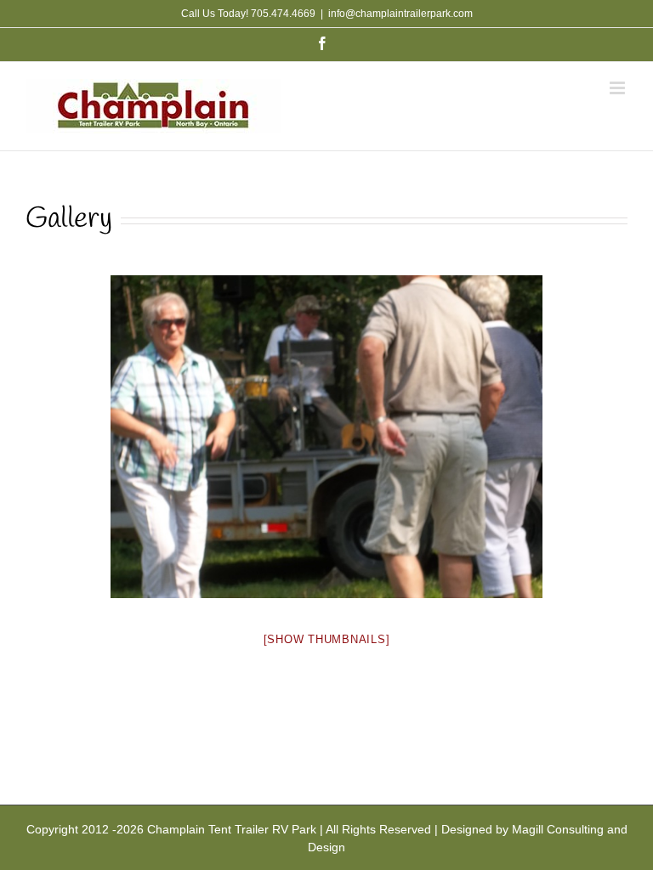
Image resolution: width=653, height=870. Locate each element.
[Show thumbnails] (327, 639)
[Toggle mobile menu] (618, 88)
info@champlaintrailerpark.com (400, 14)
